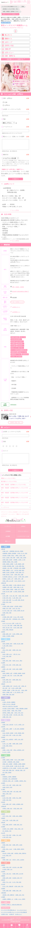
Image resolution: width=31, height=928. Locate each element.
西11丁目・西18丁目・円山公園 (10, 706)
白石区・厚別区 (6, 710)
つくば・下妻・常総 (7, 625)
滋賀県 (3, 795)
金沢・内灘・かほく (7, 654)
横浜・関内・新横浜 (7, 585)
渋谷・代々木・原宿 (22, 553)
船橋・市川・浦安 (7, 608)
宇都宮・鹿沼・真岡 (7, 617)
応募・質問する (10, 56)
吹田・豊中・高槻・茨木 (8, 770)
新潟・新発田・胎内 (7, 643)
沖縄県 (3, 897)
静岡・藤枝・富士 (17, 679)
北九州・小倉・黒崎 (17, 867)
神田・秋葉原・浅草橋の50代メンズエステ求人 (14, 503)
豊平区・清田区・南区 (8, 712)
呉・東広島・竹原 (7, 830)
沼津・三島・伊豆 (7, 681)
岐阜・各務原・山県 (7, 673)
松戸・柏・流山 (16, 608)
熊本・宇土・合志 (7, 882)
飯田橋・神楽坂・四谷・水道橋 (10, 561)
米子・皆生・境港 (7, 816)
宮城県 (3, 730)
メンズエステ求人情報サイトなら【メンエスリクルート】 (10, 6)
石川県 (3, 652)
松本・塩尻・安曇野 (17, 669)
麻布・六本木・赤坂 (20, 555)
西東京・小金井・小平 (8, 578)
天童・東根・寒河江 (7, 745)
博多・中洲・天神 (7, 867)
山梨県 (3, 662)
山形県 (3, 741)
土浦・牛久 (18, 623)
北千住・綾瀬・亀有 (19, 570)
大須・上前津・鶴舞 (16, 688)
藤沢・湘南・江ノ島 (18, 587)
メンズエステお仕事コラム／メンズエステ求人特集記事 (14, 912)
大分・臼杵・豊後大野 (8, 886)
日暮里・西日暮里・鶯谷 (8, 566)
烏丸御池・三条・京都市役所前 (10, 778)
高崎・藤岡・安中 (7, 633)
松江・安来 (5, 820)
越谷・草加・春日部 (23, 595)
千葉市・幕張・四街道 (8, 606)
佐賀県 (3, 871)
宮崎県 (3, 888)
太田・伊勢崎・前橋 (17, 633)
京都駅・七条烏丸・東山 (20, 780)
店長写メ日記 (9, 45)
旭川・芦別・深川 (19, 712)
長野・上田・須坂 (7, 669)
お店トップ (8, 42)
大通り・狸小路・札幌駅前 (9, 702)
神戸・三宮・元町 (7, 785)
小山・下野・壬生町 (18, 617)
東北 (5, 720)
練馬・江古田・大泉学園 (8, 572)
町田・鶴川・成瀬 (19, 574)
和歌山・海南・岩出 (7, 808)
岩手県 (3, 726)
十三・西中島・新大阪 (8, 766)
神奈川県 (4, 583)
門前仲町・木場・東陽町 (19, 568)
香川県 (3, 847)
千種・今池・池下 (16, 690)
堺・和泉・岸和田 (7, 772)
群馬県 (3, 631)
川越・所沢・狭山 (7, 597)
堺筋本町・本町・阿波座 (13, 761)
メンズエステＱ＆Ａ (22, 910)
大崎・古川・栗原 (17, 735)
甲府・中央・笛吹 (7, 664)
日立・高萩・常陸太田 (8, 629)
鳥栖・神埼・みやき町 (18, 873)
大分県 (3, 884)
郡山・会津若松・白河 (19, 750)
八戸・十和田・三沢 (19, 724)
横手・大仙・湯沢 (19, 739)
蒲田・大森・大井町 (21, 557)
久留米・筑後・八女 (7, 869)
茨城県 (3, 621)
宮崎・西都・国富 (7, 890)
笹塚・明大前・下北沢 (8, 574)
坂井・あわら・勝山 (17, 660)
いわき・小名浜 (6, 752)
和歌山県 (4, 806)
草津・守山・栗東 (17, 797)
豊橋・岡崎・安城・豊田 (8, 694)
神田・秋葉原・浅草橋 (6, 22)
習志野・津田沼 (18, 606)
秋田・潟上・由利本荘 (8, 739)
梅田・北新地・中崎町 (8, 759)
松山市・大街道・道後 (8, 853)
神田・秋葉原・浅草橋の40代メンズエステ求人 (14, 498)
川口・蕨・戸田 (13, 595)
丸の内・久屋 (17, 686)
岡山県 (3, 822)
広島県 (3, 826)
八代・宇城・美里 (17, 882)
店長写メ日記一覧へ (15, 422)
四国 (5, 840)
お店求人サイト (16, 307)
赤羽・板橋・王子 (20, 572)
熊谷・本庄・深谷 (7, 602)
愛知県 (3, 683)
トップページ (5, 507)
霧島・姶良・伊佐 (20, 894)
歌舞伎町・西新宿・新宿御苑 (9, 553)
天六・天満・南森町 (19, 759)
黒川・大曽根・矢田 (7, 692)
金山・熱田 (24, 690)
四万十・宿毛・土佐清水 (18, 859)
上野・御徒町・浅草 (19, 563)
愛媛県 (3, 851)
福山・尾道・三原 (19, 828)
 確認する (15, 179)
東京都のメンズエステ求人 (9, 481)
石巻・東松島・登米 (19, 733)
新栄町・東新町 (6, 690)
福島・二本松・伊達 (7, 750)
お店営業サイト (16, 312)
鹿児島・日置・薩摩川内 (8, 894)
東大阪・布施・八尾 (20, 770)
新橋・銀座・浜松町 (7, 559)
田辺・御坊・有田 (18, 808)
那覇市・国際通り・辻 (8, 899)
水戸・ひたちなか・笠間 (8, 623)
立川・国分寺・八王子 (20, 580)
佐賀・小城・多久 (7, 873)
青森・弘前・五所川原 (8, 724)
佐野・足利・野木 (7, 619)
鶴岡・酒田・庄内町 (17, 743)
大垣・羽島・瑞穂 (18, 675)
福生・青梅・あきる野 (8, 580)
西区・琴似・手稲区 (16, 710)
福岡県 (3, 865)
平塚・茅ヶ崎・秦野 (7, 591)
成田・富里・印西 (7, 612)
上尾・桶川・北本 (17, 597)
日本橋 (4, 761)
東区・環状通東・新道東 (22, 708)
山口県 (3, 833)
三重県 (3, 789)
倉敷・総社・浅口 (18, 824)
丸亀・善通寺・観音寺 (19, 849)
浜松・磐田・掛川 (7, 679)
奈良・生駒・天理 (7, 804)
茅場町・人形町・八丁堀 (19, 559)
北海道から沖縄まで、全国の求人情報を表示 (12, 904)
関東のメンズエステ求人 (8, 478)
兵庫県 (3, 783)
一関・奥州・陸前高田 (19, 728)
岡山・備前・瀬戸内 (7, 824)
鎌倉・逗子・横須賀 (19, 589)
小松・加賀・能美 (7, 656)
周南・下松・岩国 (17, 835)
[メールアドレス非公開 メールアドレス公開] (10, 158)
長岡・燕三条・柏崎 (18, 643)
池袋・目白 (5, 551)
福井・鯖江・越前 (7, 660)
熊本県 (3, 880)
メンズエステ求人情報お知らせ (9, 910)
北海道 (6, 697)
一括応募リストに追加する (14, 59)
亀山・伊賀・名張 (7, 793)
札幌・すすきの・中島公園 (9, 704)
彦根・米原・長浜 (7, 800)
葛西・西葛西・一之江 (8, 570)
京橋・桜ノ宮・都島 (19, 766)
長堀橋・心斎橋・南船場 (19, 763)
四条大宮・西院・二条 (8, 780)
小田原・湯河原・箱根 (19, 591)
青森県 (3, 722)
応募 (6, 102)
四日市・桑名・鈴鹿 (7, 791)
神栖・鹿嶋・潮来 (18, 625)
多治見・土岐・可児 (7, 675)
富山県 (3, 647)
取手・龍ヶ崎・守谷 (7, 627)
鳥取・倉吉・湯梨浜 (17, 816)
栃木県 (3, 614)
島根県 (3, 818)
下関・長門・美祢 (7, 837)
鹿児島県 (4, 892)
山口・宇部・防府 (7, 835)
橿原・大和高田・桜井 (18, 804)
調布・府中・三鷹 (19, 578)
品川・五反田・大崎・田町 (9, 557)
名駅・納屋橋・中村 (7, 686)
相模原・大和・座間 (7, 587)
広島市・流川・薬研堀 (8, 828)
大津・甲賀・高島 (7, 797)
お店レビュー (9, 52)
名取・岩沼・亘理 (7, 735)
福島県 (3, 747)
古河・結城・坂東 (18, 627)
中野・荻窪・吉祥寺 (23, 576)
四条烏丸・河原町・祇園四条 (9, 776)
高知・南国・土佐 (7, 859)
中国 (5, 811)
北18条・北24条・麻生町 (9, 708)
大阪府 (3, 757)
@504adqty (13, 404)
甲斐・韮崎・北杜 (17, 664)
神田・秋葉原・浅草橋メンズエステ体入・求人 (11, 11)
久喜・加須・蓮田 (7, 600)
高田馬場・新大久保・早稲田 (16, 551)
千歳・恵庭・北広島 (7, 714)
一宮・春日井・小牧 (18, 692)
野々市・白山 (17, 654)
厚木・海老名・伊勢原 (8, 589)
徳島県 (3, 842)
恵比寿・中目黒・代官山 (8, 555)
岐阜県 (3, 671)
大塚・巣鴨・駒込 (20, 566)
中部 (5, 639)
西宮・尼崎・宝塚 (17, 785)
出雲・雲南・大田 (14, 820)
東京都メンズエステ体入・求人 (10, 9)
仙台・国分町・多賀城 (8, 733)
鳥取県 (3, 814)
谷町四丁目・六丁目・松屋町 (9, 768)
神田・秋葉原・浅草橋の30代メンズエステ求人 (14, 493)
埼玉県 (3, 593)
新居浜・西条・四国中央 (20, 853)
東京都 (3, 549)
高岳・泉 (24, 686)
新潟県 (3, 641)
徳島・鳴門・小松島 (17, 844)
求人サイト (8, 35)
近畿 (5, 755)
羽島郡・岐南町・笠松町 (19, 673)
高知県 (3, 857)
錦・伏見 (5, 688)
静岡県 (3, 677)
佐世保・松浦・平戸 (17, 877)
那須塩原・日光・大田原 (18, 619)
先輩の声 (8, 49)
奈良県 (3, 802)
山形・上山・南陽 (7, 743)
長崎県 (3, 875)
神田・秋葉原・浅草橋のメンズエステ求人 (13, 484)
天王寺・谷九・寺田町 (23, 768)
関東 (23, 6)
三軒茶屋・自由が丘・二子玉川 (10, 576)
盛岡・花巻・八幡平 (7, 728)
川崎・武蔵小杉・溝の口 (19, 585)
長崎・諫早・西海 (7, 877)
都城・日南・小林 (17, 890)
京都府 (3, 774)
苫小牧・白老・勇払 (18, 714)
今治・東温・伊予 (7, 855)
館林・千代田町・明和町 (8, 636)
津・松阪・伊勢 (17, 791)
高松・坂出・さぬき (7, 849)
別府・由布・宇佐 (19, 886)
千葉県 (3, 604)
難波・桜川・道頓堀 (7, 763)
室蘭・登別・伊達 (7, 716)
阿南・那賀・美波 (7, 844)
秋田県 (3, 737)
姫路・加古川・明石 (7, 787)
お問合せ (7, 105)
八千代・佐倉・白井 (7, 610)
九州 (5, 862)
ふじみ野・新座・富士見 (18, 600)
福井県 (3, 658)
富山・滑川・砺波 (7, 650)
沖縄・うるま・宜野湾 (20, 899)
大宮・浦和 (5, 595)
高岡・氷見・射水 (17, 650)
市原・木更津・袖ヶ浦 (19, 610)
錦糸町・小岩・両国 (7, 568)
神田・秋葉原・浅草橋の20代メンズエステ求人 (14, 488)
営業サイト (8, 38)
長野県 (3, 666)
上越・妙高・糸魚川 (7, 645)
